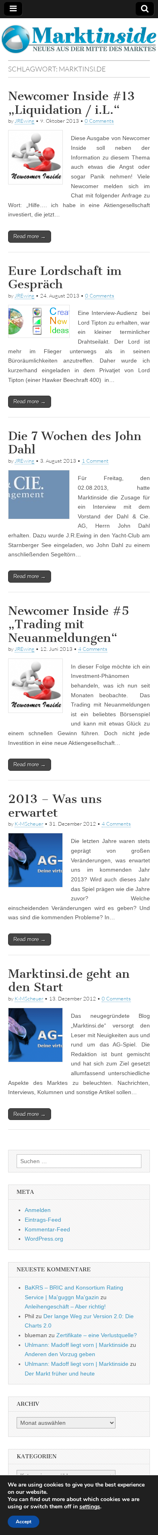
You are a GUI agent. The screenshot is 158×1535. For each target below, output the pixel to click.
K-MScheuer (29, 823)
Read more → (29, 236)
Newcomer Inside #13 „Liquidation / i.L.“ (71, 103)
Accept (23, 1521)
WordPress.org (44, 1238)
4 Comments (92, 649)
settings (89, 1506)
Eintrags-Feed (43, 1219)
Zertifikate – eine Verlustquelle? (96, 1335)
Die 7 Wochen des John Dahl (74, 443)
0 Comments (99, 120)
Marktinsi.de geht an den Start (69, 981)
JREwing (24, 120)
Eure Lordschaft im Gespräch (65, 278)
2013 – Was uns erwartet (55, 806)
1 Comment (95, 460)
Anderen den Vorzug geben (60, 1354)
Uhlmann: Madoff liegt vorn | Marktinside (76, 1345)
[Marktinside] (79, 39)
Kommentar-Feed (47, 1229)
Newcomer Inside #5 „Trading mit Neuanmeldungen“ (68, 624)
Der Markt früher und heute (60, 1373)
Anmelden (38, 1210)
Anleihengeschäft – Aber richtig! (65, 1306)
